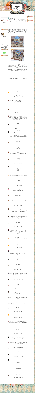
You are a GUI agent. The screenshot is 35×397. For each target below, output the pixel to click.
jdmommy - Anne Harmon (17, 207)
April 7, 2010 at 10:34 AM (18, 112)
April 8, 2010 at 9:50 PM (18, 317)
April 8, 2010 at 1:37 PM (18, 293)
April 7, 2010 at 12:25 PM (18, 128)
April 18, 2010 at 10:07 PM (18, 377)
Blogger (31, 15)
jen (17, 284)
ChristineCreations (17, 313)
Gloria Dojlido (17, 368)
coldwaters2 (17, 165)
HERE (17, 66)
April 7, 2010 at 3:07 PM (18, 191)
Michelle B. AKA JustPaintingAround (17, 347)
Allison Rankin (17, 244)
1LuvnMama (17, 180)
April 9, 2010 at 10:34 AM (18, 338)
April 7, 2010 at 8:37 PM (18, 242)
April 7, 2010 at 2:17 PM (18, 171)
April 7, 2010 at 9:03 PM (18, 247)
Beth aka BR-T (17, 258)
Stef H (17, 91)
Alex (17, 123)
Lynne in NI (17, 222)
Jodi (17, 199)
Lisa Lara (17, 187)
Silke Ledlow (17, 141)
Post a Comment (17, 379)
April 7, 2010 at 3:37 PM (18, 212)
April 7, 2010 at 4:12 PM (18, 220)
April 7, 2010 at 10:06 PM (18, 262)
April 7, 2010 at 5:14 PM (18, 226)
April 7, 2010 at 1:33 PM (18, 148)
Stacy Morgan (17, 108)
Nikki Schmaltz (17, 215)
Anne (17, 358)
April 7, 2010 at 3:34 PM (18, 205)
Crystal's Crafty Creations (17, 7)
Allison (17, 158)
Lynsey (17, 302)
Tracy (17, 228)
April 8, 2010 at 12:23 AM (18, 275)
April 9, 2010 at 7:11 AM (18, 327)
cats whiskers (17, 278)
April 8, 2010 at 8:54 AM (18, 282)
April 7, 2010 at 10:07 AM (18, 96)
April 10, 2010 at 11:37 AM (18, 356)
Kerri (17, 174)
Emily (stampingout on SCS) (17, 290)
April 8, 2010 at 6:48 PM (18, 311)
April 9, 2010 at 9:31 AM (18, 333)
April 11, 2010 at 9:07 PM (18, 372)
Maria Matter (17, 264)
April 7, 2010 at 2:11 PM (18, 163)
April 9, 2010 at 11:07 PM (18, 351)
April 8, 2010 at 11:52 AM (18, 288)
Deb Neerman (17, 249)
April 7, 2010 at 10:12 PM (18, 269)
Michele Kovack (17, 307)
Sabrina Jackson (17, 237)
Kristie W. (17, 374)
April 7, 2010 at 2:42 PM (18, 185)
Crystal (4, 36)
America (17, 353)
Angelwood (17, 130)
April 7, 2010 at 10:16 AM (18, 106)
